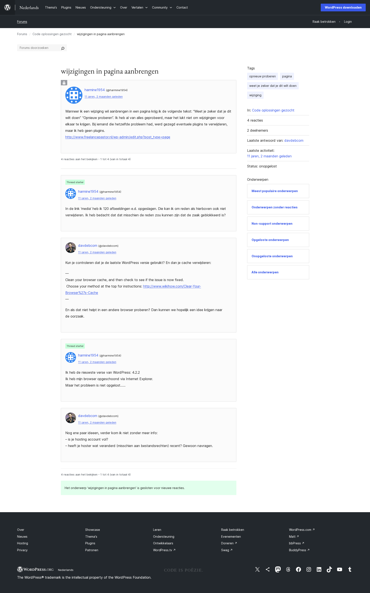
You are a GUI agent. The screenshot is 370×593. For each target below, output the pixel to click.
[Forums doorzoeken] (63, 47)
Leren (157, 529)
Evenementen (231, 536)
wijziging (255, 95)
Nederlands (65, 570)
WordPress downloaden (343, 7)
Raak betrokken (232, 529)
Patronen (91, 550)
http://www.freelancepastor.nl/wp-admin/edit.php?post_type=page (117, 137)
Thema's (91, 536)
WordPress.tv (164, 550)
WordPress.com (302, 529)
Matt (294, 536)
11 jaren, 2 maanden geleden (104, 96)
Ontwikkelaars (163, 543)
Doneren (229, 543)
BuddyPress (299, 550)
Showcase (92, 529)
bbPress (296, 543)
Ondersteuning (163, 536)
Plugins (90, 543)
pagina (287, 76)
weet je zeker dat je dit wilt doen (273, 85)
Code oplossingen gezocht (52, 34)
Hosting (22, 543)
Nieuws (22, 536)
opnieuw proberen (262, 76)
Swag (227, 550)
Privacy (22, 550)
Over (20, 529)
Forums (22, 21)
